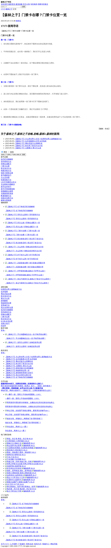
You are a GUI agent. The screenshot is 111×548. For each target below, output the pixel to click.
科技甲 (3, 326)
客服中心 (45, 544)
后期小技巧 (5, 323)
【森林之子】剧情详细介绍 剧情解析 (19, 368)
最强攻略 (19, 4)
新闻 (12, 152)
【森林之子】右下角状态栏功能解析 (19, 377)
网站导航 (54, 544)
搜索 (23, 6)
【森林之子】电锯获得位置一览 (17, 370)
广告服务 (21, 544)
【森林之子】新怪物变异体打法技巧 (19, 373)
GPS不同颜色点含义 (8, 182)
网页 (5, 152)
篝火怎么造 (5, 298)
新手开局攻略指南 (8, 189)
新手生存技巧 (6, 187)
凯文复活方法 (6, 168)
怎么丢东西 (5, 177)
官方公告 (26, 4)
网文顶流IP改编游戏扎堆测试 (12, 386)
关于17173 (5, 544)
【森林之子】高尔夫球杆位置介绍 (18, 375)
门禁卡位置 (5, 166)
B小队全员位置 (6, 321)
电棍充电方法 (6, 171)
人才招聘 (13, 544)
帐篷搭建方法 (6, 196)
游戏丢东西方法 (7, 198)
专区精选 (33, 4)
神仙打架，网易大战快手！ (11, 390)
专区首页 (4, 4)
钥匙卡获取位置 (7, 173)
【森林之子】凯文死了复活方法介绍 (28, 146)
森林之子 (9, 9)
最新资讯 (11, 4)
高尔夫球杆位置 (7, 307)
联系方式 (37, 544)
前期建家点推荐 (7, 191)
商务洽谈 (29, 544)
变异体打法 (5, 305)
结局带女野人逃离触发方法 (11, 289)
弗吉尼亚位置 (6, 294)
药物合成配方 (6, 164)
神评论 (18, 21)
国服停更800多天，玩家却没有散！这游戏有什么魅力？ (22, 383)
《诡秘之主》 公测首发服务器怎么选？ (37, 390)
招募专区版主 (43, 4)
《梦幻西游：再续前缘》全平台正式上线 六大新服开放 (22, 388)
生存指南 (4, 291)
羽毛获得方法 (6, 161)
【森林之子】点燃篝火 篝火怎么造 (28, 148)
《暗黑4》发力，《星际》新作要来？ (37, 386)
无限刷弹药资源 (7, 193)
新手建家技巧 (6, 175)
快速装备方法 (6, 180)
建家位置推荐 (6, 200)
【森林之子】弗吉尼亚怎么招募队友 (28, 143)
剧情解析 (4, 301)
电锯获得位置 (6, 303)
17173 (3, 9)
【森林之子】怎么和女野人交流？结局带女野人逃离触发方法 (38, 139)
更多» (3, 330)
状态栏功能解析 (7, 159)
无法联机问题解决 (8, 184)
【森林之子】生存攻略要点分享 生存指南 (30, 141)
